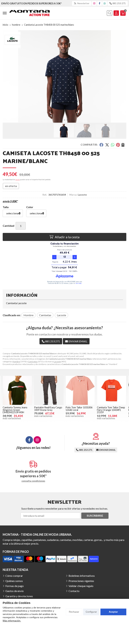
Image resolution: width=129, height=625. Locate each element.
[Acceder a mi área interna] (116, 13)
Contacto (74, 590)
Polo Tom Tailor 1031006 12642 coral (79, 408)
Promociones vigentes (81, 580)
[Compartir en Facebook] (101, 145)
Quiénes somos (14, 580)
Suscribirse (95, 515)
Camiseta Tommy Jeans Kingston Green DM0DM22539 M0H (15, 410)
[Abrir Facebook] (99, 3)
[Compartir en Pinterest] (118, 145)
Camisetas (33, 361)
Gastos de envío (14, 590)
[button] (61, 120)
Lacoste (57, 361)
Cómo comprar (14, 575)
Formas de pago (14, 585)
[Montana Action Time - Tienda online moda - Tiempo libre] (29, 13)
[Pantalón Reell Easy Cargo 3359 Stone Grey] (48, 390)
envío (17, 179)
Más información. (12, 620)
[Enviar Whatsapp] (105, 3)
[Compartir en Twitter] (107, 145)
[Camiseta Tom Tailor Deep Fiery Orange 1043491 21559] (111, 390)
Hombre (16, 361)
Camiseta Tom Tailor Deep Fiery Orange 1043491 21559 (111, 410)
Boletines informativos (82, 575)
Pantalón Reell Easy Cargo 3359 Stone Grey (48, 408)
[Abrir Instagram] (94, 3)
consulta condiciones (33, 481)
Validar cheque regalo (81, 585)
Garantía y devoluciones (19, 596)
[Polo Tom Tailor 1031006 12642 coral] (80, 390)
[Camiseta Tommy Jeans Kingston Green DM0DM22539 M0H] (17, 390)
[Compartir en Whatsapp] (112, 145)
